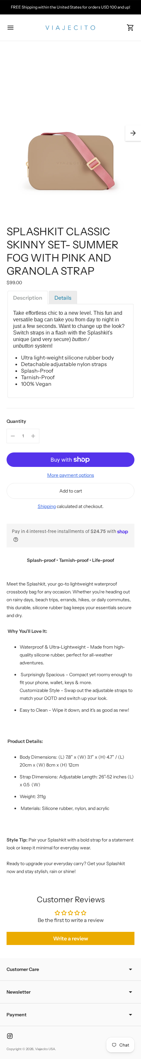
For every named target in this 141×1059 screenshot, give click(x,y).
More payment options (70, 475)
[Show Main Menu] (10, 27)
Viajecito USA (45, 1049)
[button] (133, 133)
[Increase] (33, 436)
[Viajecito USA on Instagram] (10, 1036)
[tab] (28, 298)
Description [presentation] (27, 297)
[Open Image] (70, 133)
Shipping (47, 506)
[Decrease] (13, 436)
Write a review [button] (70, 938)
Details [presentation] (62, 297)
